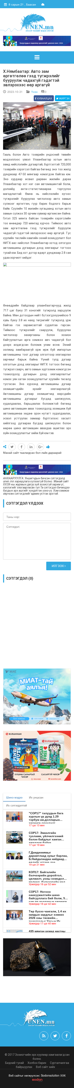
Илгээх (58, 566)
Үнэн (34, 92)
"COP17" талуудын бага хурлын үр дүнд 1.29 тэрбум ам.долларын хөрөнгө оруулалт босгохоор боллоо (46, 816)
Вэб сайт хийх (45, 1067)
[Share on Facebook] (21, 446)
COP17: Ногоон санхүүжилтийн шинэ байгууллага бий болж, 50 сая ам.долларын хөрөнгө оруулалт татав (48, 895)
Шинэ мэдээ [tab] (14, 797)
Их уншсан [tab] (36, 797)
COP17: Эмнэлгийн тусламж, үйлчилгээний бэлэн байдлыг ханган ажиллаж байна (46, 836)
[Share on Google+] (40, 446)
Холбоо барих (37, 1062)
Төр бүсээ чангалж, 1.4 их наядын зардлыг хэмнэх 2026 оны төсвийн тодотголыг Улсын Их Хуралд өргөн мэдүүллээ (47, 915)
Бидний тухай (14, 1062)
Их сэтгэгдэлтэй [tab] (16, 805)
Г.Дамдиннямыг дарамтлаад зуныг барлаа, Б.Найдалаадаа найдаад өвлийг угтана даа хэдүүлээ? (48, 856)
